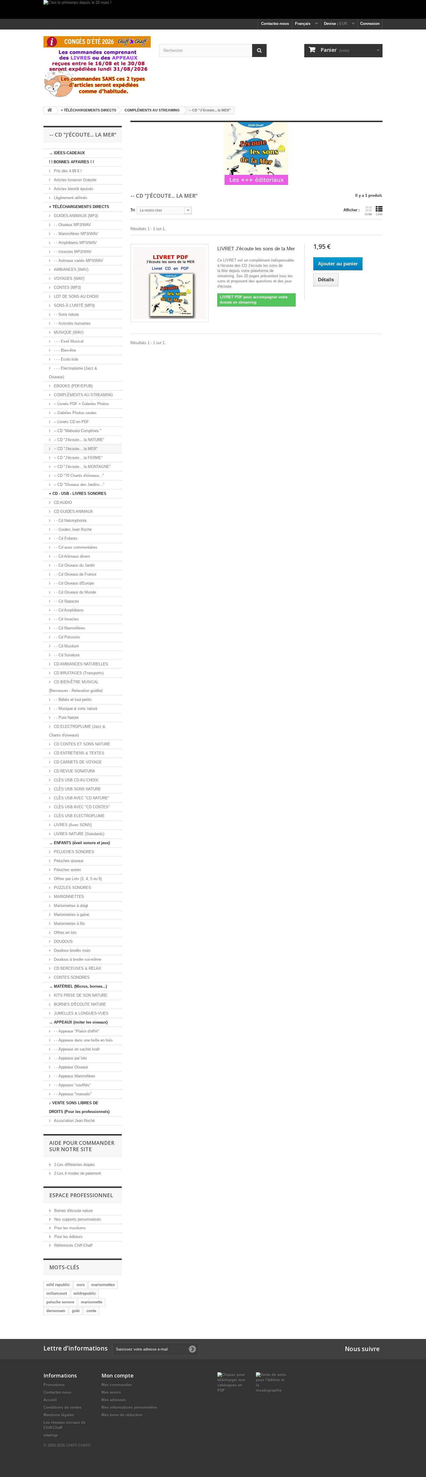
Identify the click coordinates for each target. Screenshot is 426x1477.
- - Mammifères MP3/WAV (75, 234)
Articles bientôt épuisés (73, 189)
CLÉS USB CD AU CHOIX (75, 780)
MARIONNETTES (68, 896)
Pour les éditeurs (68, 1236)
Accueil (50, 1400)
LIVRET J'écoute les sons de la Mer (256, 248)
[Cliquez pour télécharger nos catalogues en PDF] (232, 1382)
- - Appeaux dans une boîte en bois (83, 1040)
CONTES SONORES (71, 977)
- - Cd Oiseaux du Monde (74, 592)
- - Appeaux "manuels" (72, 1094)
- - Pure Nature (66, 717)
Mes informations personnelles (129, 1407)
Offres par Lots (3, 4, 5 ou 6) (77, 879)
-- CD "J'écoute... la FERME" (78, 457)
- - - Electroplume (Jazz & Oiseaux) (73, 372)
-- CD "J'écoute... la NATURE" (78, 440)
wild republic (58, 1285)
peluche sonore (60, 1302)
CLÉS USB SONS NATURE (77, 789)
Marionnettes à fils (69, 923)
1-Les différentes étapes (74, 1164)
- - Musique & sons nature (75, 708)
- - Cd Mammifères (69, 628)
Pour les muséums (69, 1228)
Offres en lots (65, 932)
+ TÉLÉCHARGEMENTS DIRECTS (79, 207)
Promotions (54, 1385)
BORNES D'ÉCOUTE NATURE (79, 1004)
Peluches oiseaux (68, 861)
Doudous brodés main (71, 950)
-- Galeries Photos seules (75, 413)
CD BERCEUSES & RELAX (77, 968)
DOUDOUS (63, 941)
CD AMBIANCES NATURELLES (80, 664)
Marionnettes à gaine (71, 914)
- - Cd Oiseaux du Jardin (74, 565)
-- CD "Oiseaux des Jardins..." (79, 484)
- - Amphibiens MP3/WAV (75, 242)
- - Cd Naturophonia (69, 520)
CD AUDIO (62, 502)
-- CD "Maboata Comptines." (77, 431)
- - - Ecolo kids (66, 359)
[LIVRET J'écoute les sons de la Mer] (169, 283)
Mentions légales (58, 1415)
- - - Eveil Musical (68, 341)
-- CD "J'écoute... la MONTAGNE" (82, 466)
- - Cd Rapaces (66, 601)
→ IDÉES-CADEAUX (67, 153)
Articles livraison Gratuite (74, 180)
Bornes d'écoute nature (73, 1210)
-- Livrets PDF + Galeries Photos (81, 404)
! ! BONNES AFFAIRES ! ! (71, 162)
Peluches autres (67, 870)
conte (91, 1311)
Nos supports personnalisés (77, 1219)
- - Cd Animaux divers (71, 556)
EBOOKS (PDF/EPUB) (73, 386)
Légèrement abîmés (70, 198)
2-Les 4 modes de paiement (77, 1173)
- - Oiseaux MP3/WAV (72, 225)
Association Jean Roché (74, 1120)
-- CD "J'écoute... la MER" (75, 449)
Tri (132, 210)
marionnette (91, 1302)
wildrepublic (85, 1293)
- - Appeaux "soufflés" (72, 1085)
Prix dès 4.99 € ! (67, 171)
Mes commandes (116, 1385)
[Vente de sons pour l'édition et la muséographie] (271, 1382)
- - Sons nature (66, 314)
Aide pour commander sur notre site (81, 1146)
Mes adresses (113, 1400)
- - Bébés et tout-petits (72, 699)
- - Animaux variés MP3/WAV (78, 260)
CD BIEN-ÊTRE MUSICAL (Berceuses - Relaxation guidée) (76, 686)
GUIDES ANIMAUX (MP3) (75, 216)
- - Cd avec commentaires (75, 547)
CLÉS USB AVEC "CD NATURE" (81, 798)
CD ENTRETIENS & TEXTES (78, 753)
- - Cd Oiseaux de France (74, 574)
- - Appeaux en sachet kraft (76, 1049)
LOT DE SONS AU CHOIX (76, 296)
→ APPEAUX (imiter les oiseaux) (78, 1022)
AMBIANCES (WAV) (70, 269)
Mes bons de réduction (122, 1415)
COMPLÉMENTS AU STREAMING (83, 395)
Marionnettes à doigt (70, 905)
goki (76, 1311)
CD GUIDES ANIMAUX (73, 511)
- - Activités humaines (72, 323)
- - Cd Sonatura (66, 655)
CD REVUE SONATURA (74, 771)
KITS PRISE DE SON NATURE (80, 995)
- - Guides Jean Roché (72, 529)
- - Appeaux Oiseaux (70, 1067)
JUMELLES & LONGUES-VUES (80, 1013)
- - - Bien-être (64, 350)
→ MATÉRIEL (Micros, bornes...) (78, 986)
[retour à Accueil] (49, 110)
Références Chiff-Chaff (72, 1245)
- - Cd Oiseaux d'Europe (73, 583)
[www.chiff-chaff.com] (97, 66)
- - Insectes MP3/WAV (72, 251)
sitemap (50, 1435)
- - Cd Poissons (66, 637)
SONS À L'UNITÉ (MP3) (74, 305)
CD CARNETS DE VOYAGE (77, 762)
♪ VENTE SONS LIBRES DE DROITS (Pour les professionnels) (79, 1107)
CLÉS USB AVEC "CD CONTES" (81, 807)
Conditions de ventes (62, 1407)
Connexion (370, 23)
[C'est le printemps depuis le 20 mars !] (213, 9)
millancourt (56, 1293)
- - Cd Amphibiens (68, 610)
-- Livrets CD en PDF (71, 422)
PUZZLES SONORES (72, 888)
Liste (379, 214)
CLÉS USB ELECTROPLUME (79, 816)
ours (81, 1285)
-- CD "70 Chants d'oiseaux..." (78, 475)
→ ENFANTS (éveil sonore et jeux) (79, 843)
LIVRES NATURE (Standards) (78, 834)
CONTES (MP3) (67, 287)
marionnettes (103, 1285)
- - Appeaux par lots (70, 1058)
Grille (368, 214)
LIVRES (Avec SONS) (72, 825)
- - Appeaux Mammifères (74, 1076)
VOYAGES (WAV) (68, 278)
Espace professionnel (81, 1195)
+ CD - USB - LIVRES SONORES (77, 493)
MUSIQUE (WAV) (68, 332)
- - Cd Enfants (65, 538)
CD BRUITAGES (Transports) (78, 673)
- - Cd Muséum (66, 646)
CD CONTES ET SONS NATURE (81, 744)
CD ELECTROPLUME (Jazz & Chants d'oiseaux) (77, 730)
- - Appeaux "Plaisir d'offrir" (76, 1031)
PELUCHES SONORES (73, 852)
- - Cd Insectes (66, 619)
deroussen (55, 1311)
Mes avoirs (111, 1392)
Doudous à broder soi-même (77, 959)
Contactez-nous (275, 23)
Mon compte (117, 1375)
